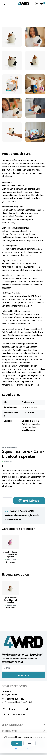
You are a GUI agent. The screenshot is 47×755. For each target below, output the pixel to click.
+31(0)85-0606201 (10, 694)
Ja (17, 743)
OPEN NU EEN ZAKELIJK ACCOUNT (41, 17)
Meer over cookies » (23, 749)
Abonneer (23, 675)
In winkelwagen (31, 500)
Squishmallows (10, 447)
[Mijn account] (36, 4)
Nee (29, 743)
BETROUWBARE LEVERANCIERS (20, 14)
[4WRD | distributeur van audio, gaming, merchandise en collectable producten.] (23, 3)
